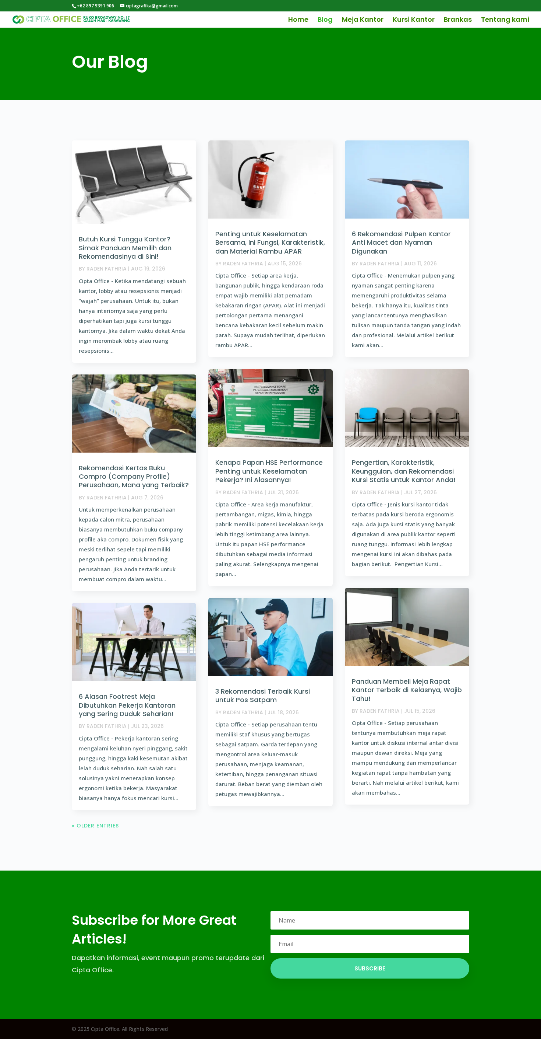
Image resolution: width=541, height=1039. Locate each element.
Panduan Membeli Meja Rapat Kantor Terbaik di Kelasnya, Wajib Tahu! (407, 690)
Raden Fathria (106, 268)
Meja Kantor (362, 20)
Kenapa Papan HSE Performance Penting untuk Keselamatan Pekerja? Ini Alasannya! (269, 471)
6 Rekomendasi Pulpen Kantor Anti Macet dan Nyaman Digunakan (401, 242)
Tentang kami (505, 20)
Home (298, 20)
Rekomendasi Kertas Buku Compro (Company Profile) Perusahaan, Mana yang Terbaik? (134, 476)
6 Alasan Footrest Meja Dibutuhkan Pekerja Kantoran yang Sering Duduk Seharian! (127, 705)
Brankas (458, 20)
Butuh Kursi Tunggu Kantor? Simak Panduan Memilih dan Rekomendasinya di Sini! (125, 247)
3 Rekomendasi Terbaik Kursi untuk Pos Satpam (262, 695)
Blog (325, 20)
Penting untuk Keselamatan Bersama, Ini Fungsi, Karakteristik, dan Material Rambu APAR (270, 242)
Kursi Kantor (414, 20)
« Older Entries (95, 825)
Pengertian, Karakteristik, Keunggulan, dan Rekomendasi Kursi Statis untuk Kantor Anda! (404, 471)
